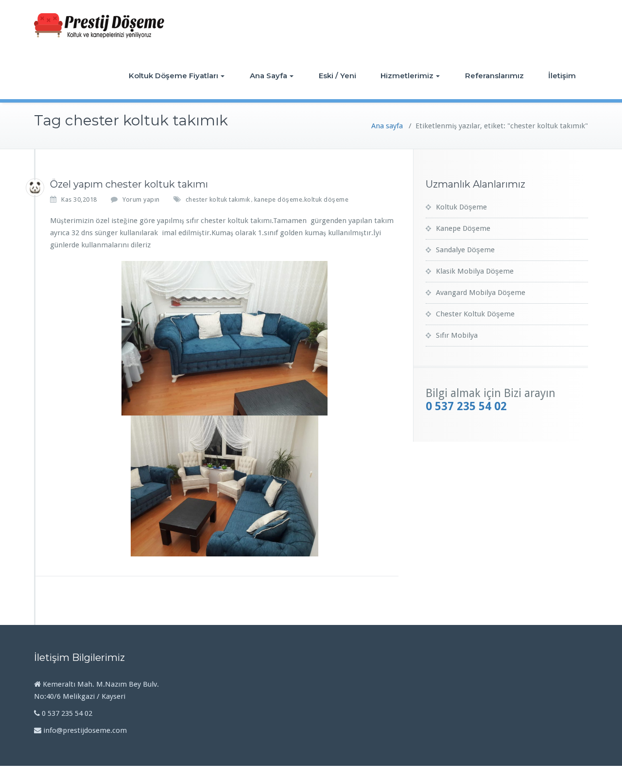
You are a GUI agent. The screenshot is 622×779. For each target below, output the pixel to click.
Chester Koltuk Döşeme (475, 314)
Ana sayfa (387, 125)
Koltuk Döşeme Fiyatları (173, 75)
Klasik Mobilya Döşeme (475, 271)
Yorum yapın (141, 199)
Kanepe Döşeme (463, 228)
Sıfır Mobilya (457, 335)
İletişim (562, 75)
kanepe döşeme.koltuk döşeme (301, 199)
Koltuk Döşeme (461, 207)
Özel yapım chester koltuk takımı (129, 184)
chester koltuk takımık (218, 199)
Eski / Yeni (337, 75)
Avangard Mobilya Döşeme (480, 292)
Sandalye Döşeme (465, 249)
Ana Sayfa (268, 75)
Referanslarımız (494, 75)
